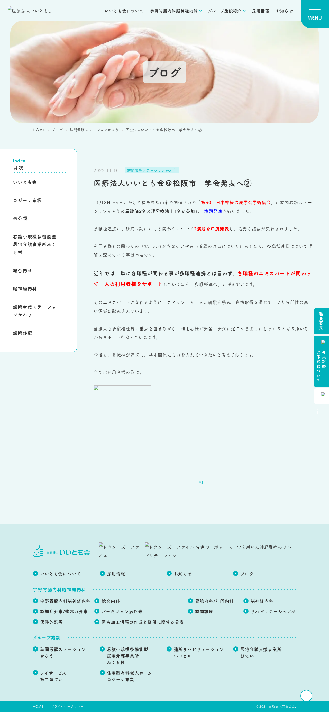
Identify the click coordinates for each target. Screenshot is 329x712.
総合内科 (22, 270)
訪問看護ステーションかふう (34, 310)
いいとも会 (25, 182)
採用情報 (260, 10)
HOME (38, 706)
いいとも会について (124, 10)
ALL (203, 482)
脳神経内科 (25, 288)
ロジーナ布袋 (27, 200)
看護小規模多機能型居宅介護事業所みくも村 (35, 244)
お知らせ (284, 10)
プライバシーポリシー (67, 706)
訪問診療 (22, 332)
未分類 (20, 218)
